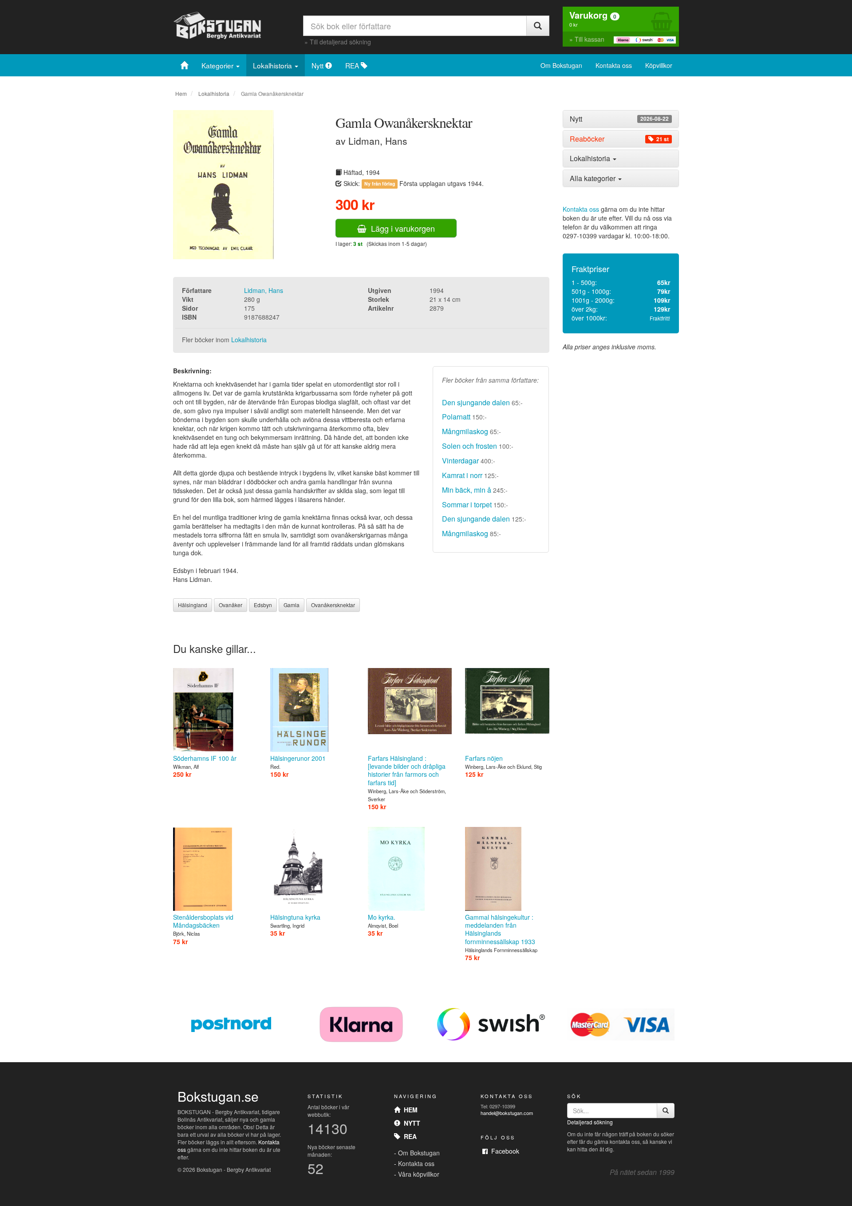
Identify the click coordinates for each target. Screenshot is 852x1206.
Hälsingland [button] (192, 605)
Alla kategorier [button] (593, 178)
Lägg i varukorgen (401, 228)
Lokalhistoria (273, 65)
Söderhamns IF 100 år (205, 758)
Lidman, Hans (263, 290)
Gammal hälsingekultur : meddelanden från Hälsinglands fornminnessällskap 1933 (500, 929)
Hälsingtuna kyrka (295, 917)
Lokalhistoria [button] (591, 158)
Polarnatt (456, 416)
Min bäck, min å (466, 490)
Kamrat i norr (462, 475)
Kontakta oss (614, 65)
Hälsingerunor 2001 (298, 758)
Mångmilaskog (465, 431)
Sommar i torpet (467, 504)
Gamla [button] (292, 605)
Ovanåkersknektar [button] (333, 605)
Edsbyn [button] (263, 605)
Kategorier (218, 65)
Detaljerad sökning (590, 1122)
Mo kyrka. (381, 917)
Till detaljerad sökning (340, 41)
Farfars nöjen (484, 758)
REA (353, 65)
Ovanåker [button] (230, 605)
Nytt (318, 65)
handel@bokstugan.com (507, 1112)
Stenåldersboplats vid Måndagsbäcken (203, 921)
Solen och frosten (469, 446)
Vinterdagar (460, 460)
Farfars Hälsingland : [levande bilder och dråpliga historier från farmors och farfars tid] (407, 770)
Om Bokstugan (561, 65)
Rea (408, 1136)
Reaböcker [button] (619, 139)
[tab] (621, 119)
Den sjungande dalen (476, 402)
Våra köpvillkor (418, 1174)
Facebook (503, 1151)
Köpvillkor (658, 65)
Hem (181, 93)
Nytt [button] (619, 119)
